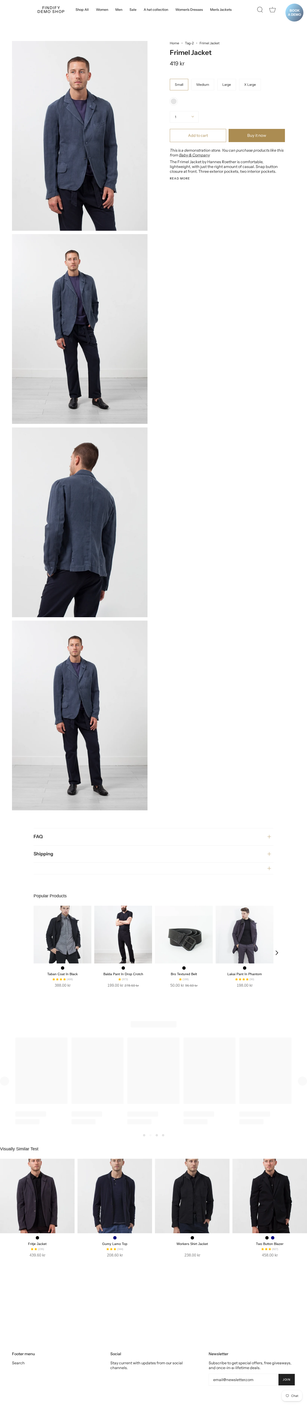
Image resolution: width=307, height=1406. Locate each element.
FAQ (38, 836)
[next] (277, 953)
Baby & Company (194, 155)
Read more (180, 178)
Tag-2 (189, 43)
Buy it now (256, 135)
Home (174, 43)
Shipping (43, 854)
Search (18, 1362)
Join (286, 1379)
